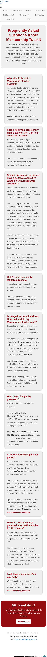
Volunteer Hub (40, 10)
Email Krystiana (23, 621)
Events (28, 10)
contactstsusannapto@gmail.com (25, 639)
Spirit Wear (10, 19)
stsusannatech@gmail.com (18, 512)
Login (29, 19)
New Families (39, 15)
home (7, 1)
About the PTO (17, 10)
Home (5, 10)
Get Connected (8, 15)
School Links (24, 15)
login (1, 1)
